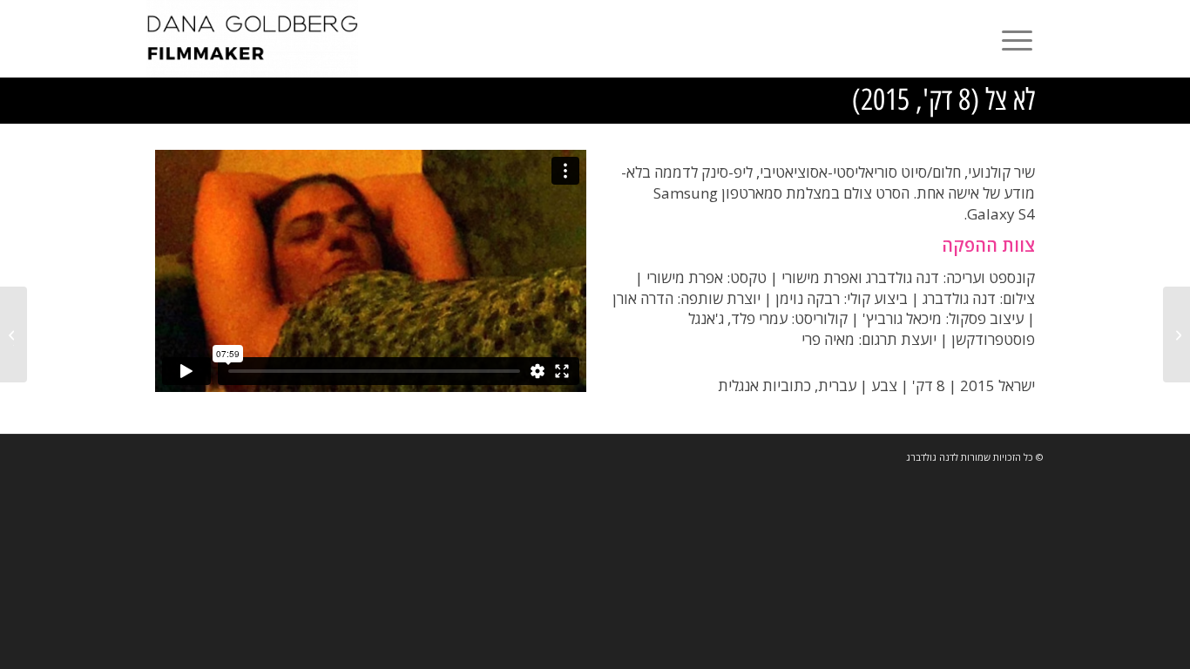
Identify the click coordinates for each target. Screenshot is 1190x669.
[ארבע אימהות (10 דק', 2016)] (1176, 334)
